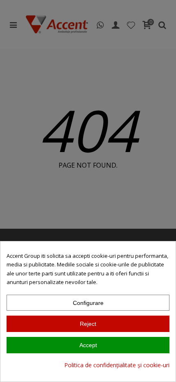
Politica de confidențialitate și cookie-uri (116, 365)
